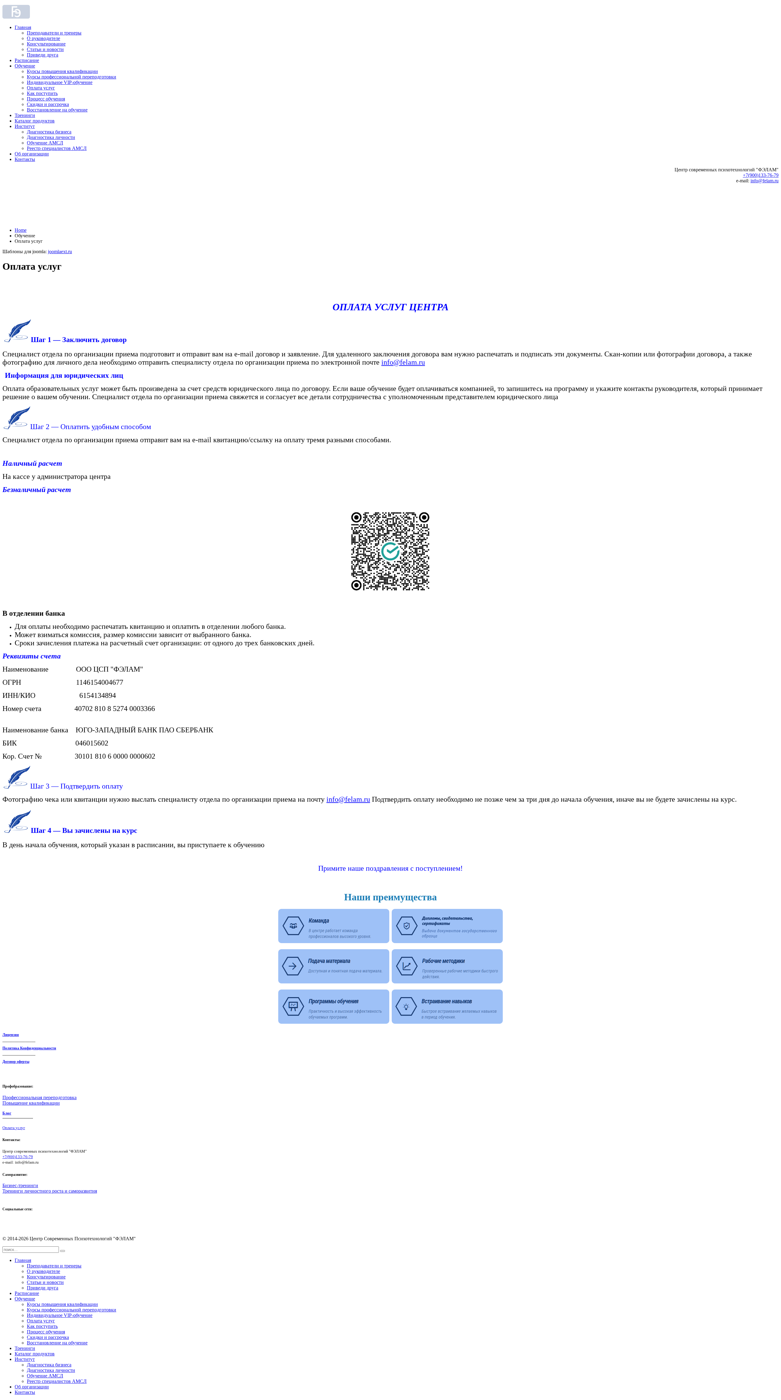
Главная (23, 27)
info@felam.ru (764, 180)
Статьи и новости (45, 49)
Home (21, 230)
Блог (6, 1113)
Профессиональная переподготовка (39, 1097)
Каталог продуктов (35, 120)
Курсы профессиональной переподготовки (71, 76)
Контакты (25, 159)
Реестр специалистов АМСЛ (57, 148)
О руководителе (43, 38)
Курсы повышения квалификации (62, 71)
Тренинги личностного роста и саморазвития (49, 1191)
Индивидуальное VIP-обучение (59, 82)
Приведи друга (42, 54)
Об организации (32, 153)
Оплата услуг (41, 87)
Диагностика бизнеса (49, 131)
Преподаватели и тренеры (54, 32)
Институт (25, 126)
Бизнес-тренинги (20, 1185)
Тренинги (25, 115)
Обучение (25, 65)
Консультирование (46, 43)
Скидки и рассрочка (48, 104)
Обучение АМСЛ (45, 142)
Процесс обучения (46, 98)
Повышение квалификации (31, 1103)
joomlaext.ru (60, 251)
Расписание (27, 60)
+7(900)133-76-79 (761, 175)
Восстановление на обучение (57, 109)
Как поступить (42, 93)
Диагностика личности (51, 137)
